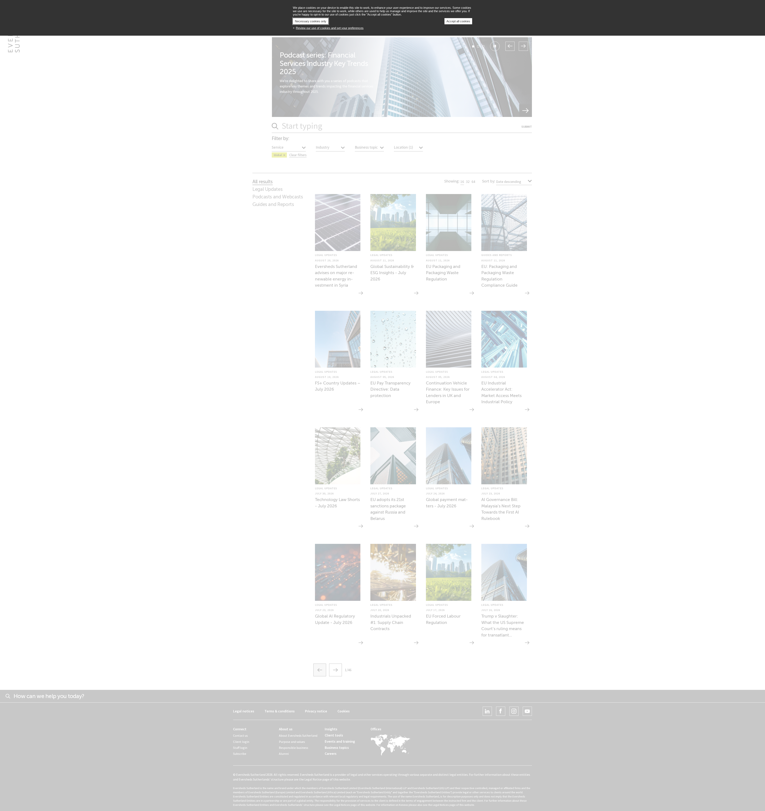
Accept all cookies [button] (458, 21)
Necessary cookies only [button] (310, 21)
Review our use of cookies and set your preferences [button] (330, 28)
